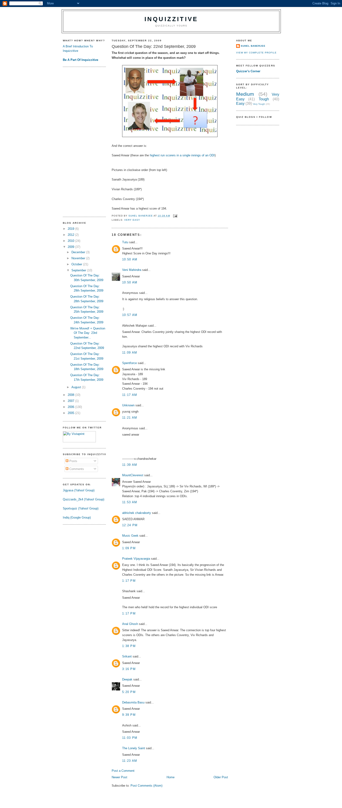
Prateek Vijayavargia (136, 558)
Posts (72, 461)
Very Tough (259, 104)
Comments (76, 469)
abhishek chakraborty (136, 513)
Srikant (127, 656)
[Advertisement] (81, 141)
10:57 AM (129, 315)
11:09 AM (129, 352)
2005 (71, 413)
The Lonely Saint (133, 748)
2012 (71, 234)
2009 (71, 247)
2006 (71, 407)
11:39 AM (129, 464)
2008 (71, 395)
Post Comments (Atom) (146, 785)
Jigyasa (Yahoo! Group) (78, 490)
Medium (245, 94)
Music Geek (130, 535)
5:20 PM (129, 692)
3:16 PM (129, 669)
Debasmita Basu (133, 702)
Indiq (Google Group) (77, 517)
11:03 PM (129, 737)
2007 (71, 401)
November (78, 258)
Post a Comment (123, 770)
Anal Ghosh (130, 624)
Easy (240, 103)
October (77, 264)
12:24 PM (129, 525)
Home (170, 777)
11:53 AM (129, 502)
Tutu (125, 242)
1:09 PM (129, 548)
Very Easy (132, 220)
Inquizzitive (171, 19)
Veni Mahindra (131, 270)
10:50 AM (129, 259)
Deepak (127, 679)
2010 (71, 241)
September (79, 270)
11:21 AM (129, 417)
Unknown (128, 405)
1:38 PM (129, 646)
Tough (264, 99)
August (76, 387)
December (78, 252)
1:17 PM (129, 580)
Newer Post (119, 777)
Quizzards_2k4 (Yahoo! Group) (83, 499)
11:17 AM (129, 395)
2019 (71, 228)
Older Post (221, 777)
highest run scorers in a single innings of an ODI (182, 155)
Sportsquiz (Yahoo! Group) (80, 508)
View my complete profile (256, 52)
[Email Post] (175, 215)
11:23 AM (129, 760)
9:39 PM (129, 714)
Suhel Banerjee (253, 46)
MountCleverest (132, 475)
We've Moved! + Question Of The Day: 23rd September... (87, 333)
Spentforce (129, 363)
